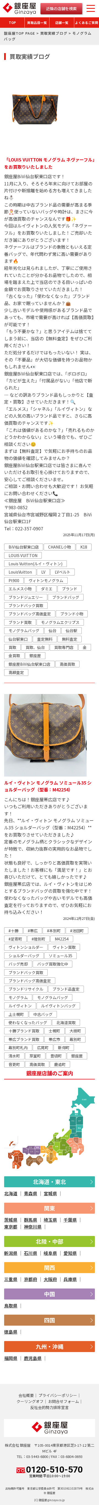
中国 (49, 1294)
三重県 (10, 1279)
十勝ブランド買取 (24, 1031)
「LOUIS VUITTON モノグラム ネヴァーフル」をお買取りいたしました (49, 163)
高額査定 (16, 672)
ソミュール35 (60, 955)
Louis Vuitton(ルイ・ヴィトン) (35, 563)
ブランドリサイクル (26, 989)
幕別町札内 (18, 1047)
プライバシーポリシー (57, 1395)
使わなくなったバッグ (28, 1022)
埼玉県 (50, 1219)
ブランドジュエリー (26, 597)
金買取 (14, 655)
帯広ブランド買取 (24, 1039)
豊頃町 (56, 1056)
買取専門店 (63, 647)
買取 (12, 647)
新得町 (64, 1047)
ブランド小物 (71, 613)
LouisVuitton (20, 572)
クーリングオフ (29, 1401)
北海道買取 (66, 1022)
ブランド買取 (20, 622)
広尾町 (43, 1047)
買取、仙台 (35, 647)
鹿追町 (60, 1064)
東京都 (10, 1226)
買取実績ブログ (53, 33)
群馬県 (30, 1219)
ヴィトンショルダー (26, 947)
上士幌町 (16, 1014)
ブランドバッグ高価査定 (30, 613)
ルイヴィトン (20, 1005)
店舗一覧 (61, 22)
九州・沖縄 (49, 1346)
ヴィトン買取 (64, 947)
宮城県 (50, 1193)
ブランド (69, 588)
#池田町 (77, 930)
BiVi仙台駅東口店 (24, 547)
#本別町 (54, 930)
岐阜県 (50, 1253)
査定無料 (45, 639)
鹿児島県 (33, 1358)
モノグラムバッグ (24, 630)
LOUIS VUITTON (23, 555)
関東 (49, 1208)
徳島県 (10, 1331)
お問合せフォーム (63, 1401)
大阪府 (50, 1279)
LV (43, 572)
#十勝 (13, 930)
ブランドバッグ (65, 597)
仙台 (52, 630)
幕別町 (75, 1039)
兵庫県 (70, 1279)
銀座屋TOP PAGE (19, 33)
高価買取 (67, 664)
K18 (83, 547)
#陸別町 (38, 939)
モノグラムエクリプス (60, 622)
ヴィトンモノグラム (46, 580)
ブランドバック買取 (26, 605)
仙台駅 (71, 630)
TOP (12, 22)
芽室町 (35, 1056)
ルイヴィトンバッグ (58, 1005)
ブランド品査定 (66, 989)
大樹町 (75, 1031)
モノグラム (18, 997)
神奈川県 (33, 1226)
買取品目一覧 (37, 22)
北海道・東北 (49, 1182)
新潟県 (10, 1253)
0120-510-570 (54, 1471)
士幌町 (54, 1031)
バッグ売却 (18, 964)
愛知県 (70, 1253)
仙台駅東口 (18, 639)
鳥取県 (10, 1305)
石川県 (30, 1253)
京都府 (30, 1279)
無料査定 (69, 639)
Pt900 (14, 580)
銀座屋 (35, 655)
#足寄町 (15, 939)
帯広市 (54, 1039)
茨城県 (10, 1219)
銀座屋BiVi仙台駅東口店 (29, 664)
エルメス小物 (20, 588)
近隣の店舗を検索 (61, 8)
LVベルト (62, 572)
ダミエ (47, 588)
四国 (49, 1320)
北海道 (10, 1193)
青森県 (30, 1193)
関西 (49, 1267)
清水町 (14, 1056)
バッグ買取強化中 (52, 964)
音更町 (14, 1064)
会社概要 (26, 1395)
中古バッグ (43, 1014)
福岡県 (10, 1358)
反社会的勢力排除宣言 (49, 1407)
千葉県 (70, 1219)
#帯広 (33, 930)
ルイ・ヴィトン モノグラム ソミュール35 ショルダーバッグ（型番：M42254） (48, 786)
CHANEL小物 (59, 547)
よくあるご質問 (86, 22)
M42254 (62, 939)
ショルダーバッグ (24, 955)
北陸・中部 (49, 1241)
